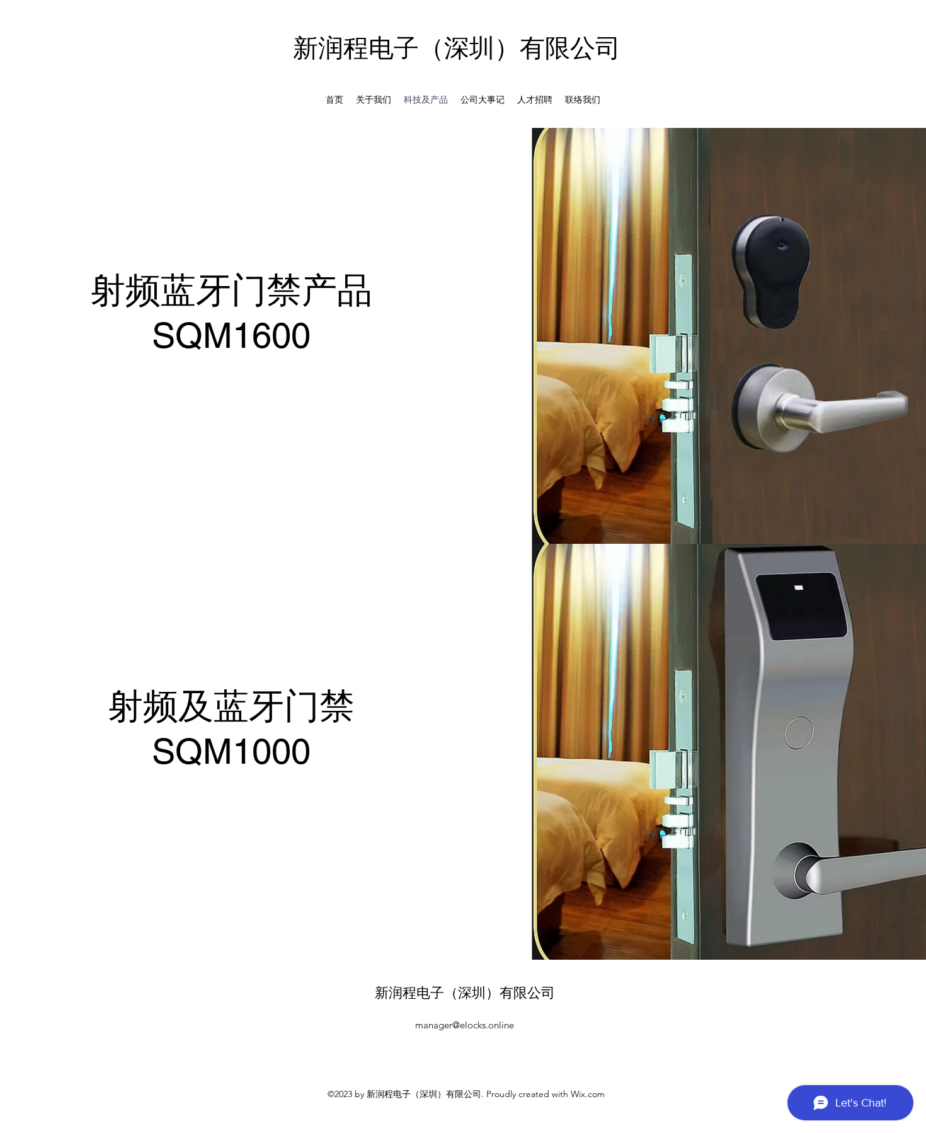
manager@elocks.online (464, 1025)
